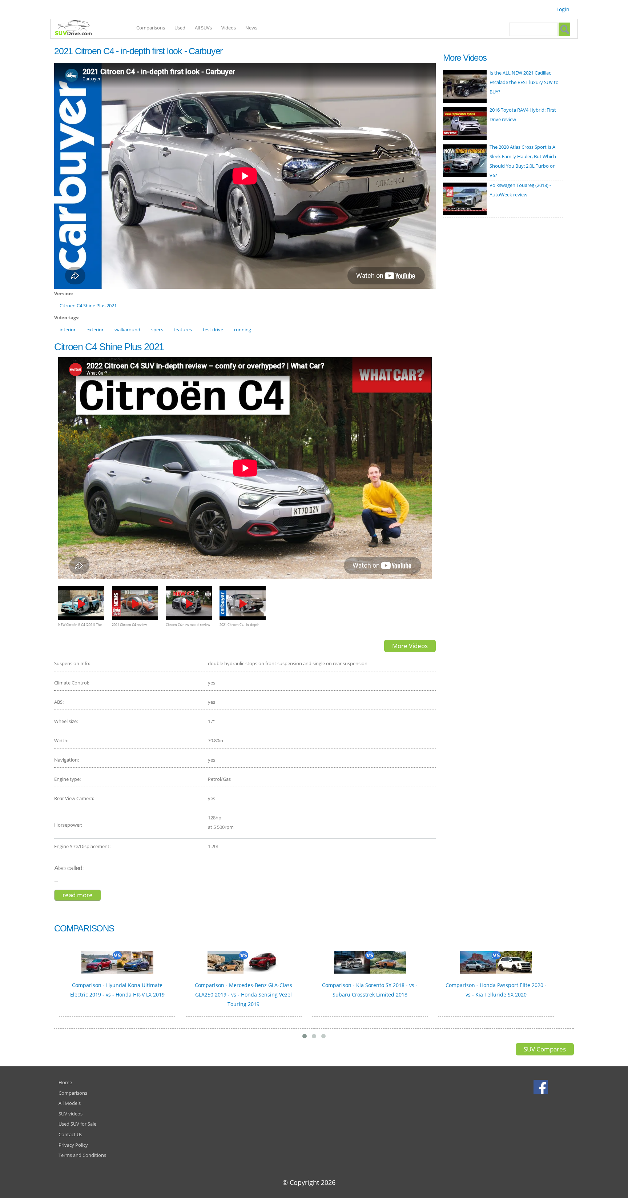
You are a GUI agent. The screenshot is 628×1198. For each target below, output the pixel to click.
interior (68, 329)
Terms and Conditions (82, 1155)
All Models (70, 1103)
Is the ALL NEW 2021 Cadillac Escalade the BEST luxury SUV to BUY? (524, 82)
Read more (82, 895)
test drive (213, 329)
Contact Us (70, 1134)
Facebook (542, 1086)
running (242, 329)
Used (179, 27)
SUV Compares (545, 1049)
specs (157, 329)
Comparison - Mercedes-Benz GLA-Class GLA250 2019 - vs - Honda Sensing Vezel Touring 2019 (243, 994)
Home (65, 1082)
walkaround (127, 329)
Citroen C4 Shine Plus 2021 (88, 305)
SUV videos (70, 1113)
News (251, 27)
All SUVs (203, 27)
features (183, 329)
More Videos (410, 646)
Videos (228, 27)
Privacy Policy (73, 1145)
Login (562, 9)
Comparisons (150, 27)
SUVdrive (77, 28)
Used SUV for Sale (77, 1124)
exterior (95, 329)
